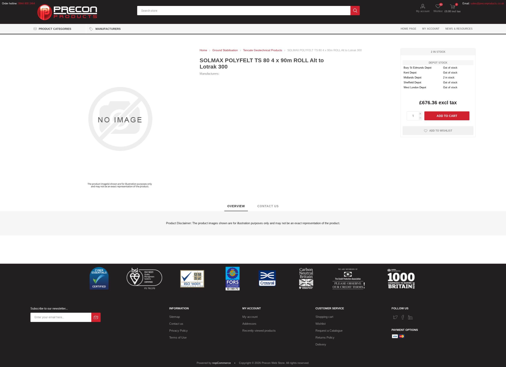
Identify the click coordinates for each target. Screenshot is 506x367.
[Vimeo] (410, 317)
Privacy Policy (178, 330)
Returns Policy (324, 337)
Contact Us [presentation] (268, 206)
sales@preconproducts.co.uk (487, 3)
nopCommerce (221, 362)
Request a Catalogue (329, 330)
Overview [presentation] (236, 206)
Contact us (176, 323)
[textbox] (243, 10)
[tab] (236, 206)
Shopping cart (324, 316)
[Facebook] (403, 317)
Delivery (320, 344)
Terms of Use (178, 337)
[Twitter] (395, 317)
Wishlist (320, 323)
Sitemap (174, 316)
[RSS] (418, 316)
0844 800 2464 (26, 3)
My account (423, 11)
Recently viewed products (259, 330)
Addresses (249, 323)
